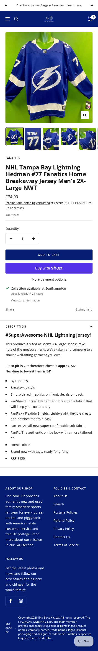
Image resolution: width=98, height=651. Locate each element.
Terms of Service (66, 545)
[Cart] (90, 19)
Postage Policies (66, 512)
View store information (25, 300)
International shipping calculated (27, 203)
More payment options (49, 279)
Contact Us (62, 537)
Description (15, 326)
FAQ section (24, 545)
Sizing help (84, 309)
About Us (60, 496)
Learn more (74, 5)
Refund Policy (64, 520)
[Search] (16, 19)
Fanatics (12, 158)
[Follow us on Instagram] (21, 601)
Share (9, 309)
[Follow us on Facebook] (10, 601)
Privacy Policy (64, 528)
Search (59, 504)
